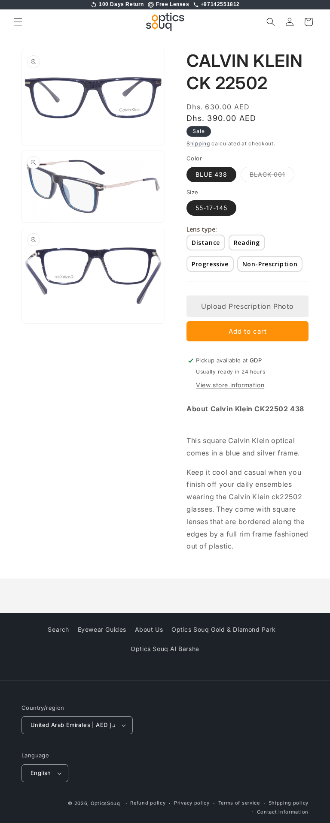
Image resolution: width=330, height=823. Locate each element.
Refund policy (147, 803)
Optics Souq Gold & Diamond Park (223, 629)
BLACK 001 (272, 176)
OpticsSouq (105, 803)
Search (58, 629)
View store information (230, 385)
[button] (18, 21)
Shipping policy (289, 803)
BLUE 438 (211, 174)
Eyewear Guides (102, 629)
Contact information (283, 812)
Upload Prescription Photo (247, 306)
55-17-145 (211, 207)
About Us (149, 629)
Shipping (198, 143)
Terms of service (239, 803)
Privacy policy (192, 803)
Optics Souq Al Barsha (165, 648)
